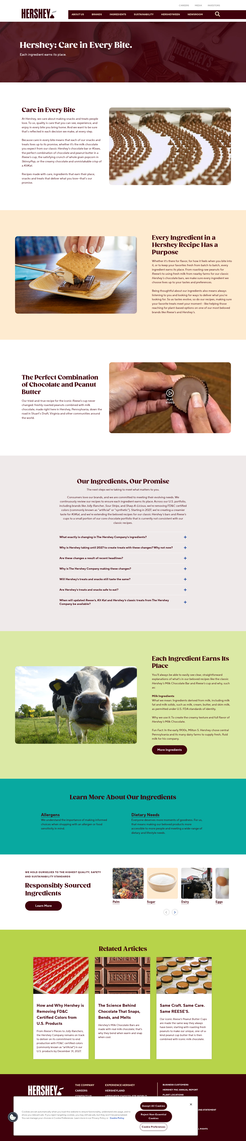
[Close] (191, 1104)
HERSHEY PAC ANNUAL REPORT (180, 1090)
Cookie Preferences (153, 1126)
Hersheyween (170, 14)
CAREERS (184, 5)
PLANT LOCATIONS (173, 1095)
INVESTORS (214, 5)
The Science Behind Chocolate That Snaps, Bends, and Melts (119, 1011)
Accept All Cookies (153, 1106)
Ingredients (118, 14)
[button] (13, 1117)
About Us (78, 14)
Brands (97, 14)
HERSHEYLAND (115, 1090)
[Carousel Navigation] (171, 911)
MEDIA (198, 5)
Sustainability (143, 14)
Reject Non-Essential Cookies (153, 1116)
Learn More (43, 906)
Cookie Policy (117, 1118)
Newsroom (195, 14)
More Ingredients (169, 750)
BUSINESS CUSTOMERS (175, 1084)
